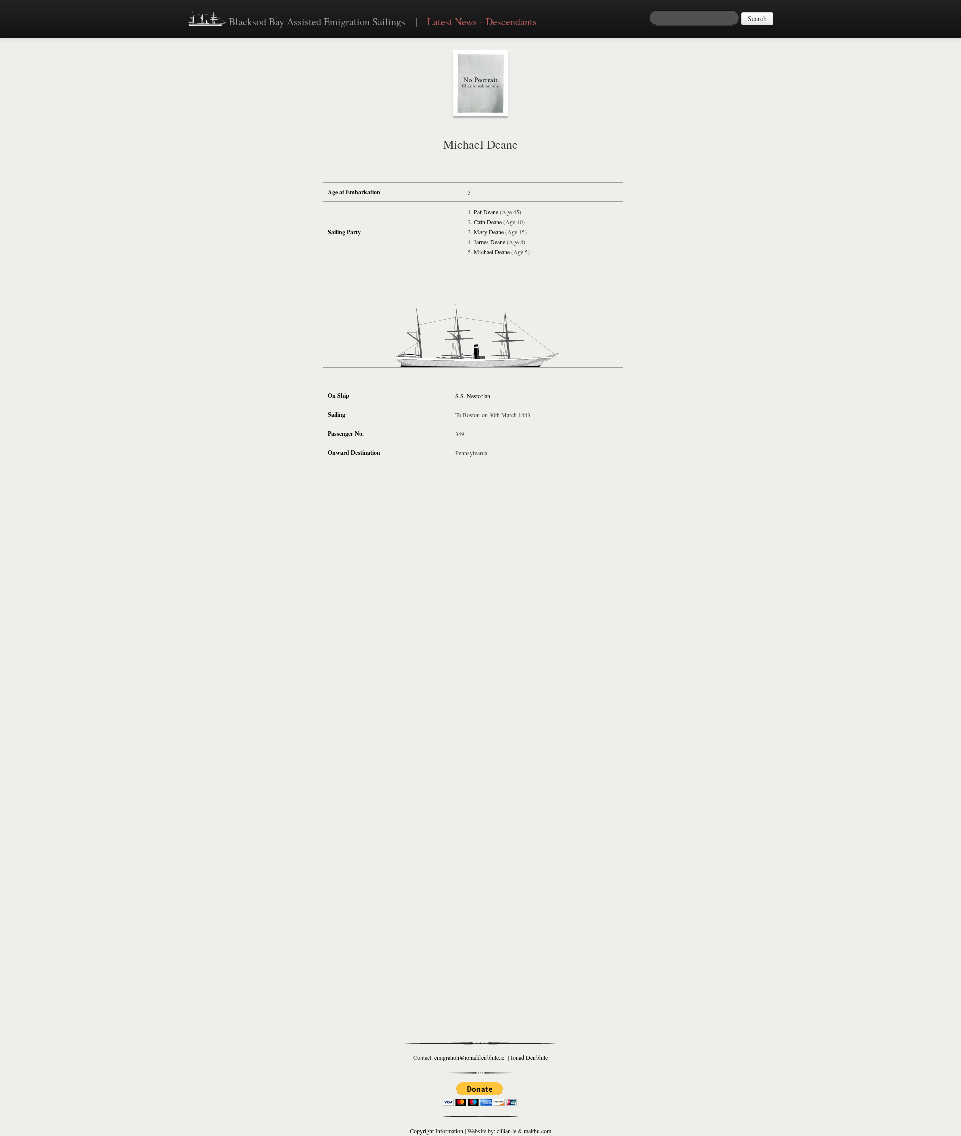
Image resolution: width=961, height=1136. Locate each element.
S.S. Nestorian (472, 396)
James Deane (489, 242)
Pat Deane (486, 212)
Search (757, 18)
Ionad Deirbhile (529, 1057)
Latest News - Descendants (482, 21)
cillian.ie (506, 1131)
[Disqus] (473, 617)
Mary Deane (489, 232)
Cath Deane (488, 222)
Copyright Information (436, 1131)
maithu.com (537, 1131)
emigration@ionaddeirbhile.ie (469, 1057)
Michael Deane (492, 252)
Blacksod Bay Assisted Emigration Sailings (315, 21)
